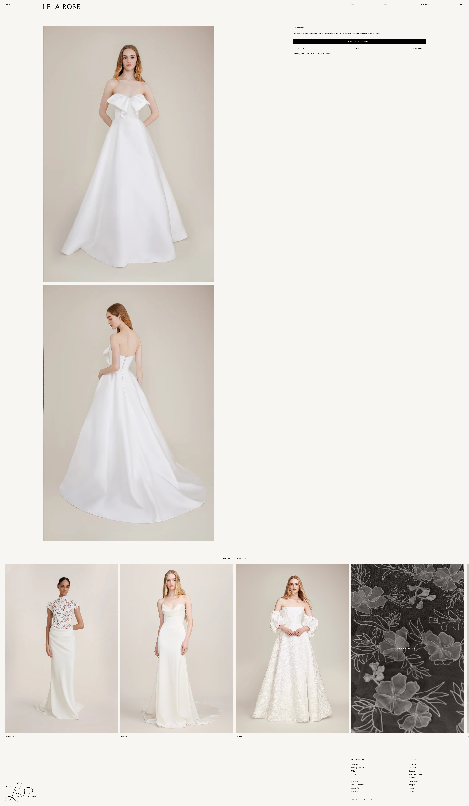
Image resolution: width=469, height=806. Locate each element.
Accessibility (355, 788)
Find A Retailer (419, 48)
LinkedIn (412, 791)
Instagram (412, 785)
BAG (461, 5)
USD (352, 5)
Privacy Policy (356, 781)
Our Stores (412, 768)
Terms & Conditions (357, 785)
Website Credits (368, 799)
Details (358, 48)
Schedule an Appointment (359, 41)
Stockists (412, 771)
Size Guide (354, 764)
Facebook (412, 788)
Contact (354, 774)
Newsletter (354, 791)
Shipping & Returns (357, 768)
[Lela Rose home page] (61, 6)
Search (387, 5)
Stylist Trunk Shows (415, 774)
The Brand (412, 764)
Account (425, 5)
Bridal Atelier (413, 778)
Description (299, 48)
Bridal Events (413, 781)
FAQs (353, 771)
